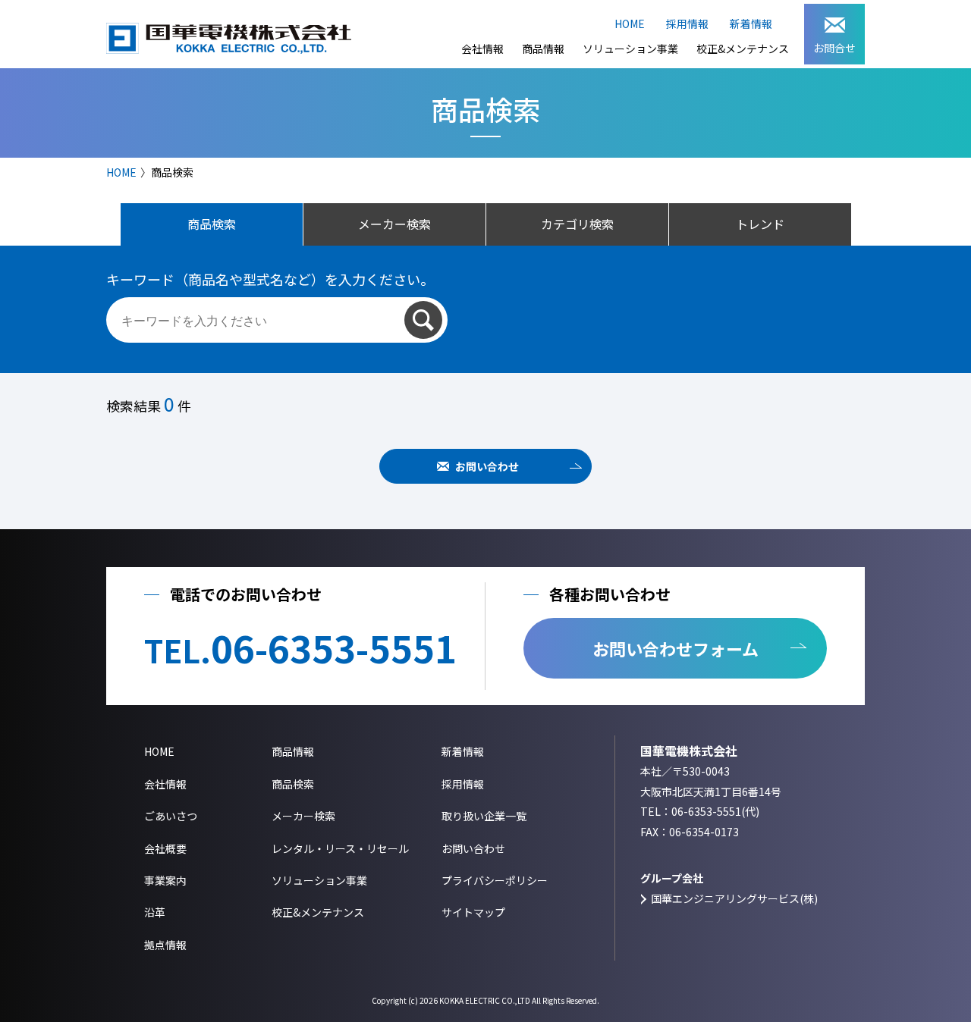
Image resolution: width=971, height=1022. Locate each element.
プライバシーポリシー (495, 880)
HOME (629, 23)
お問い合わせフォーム (675, 648)
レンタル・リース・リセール (340, 848)
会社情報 (482, 48)
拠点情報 (165, 944)
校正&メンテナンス (742, 48)
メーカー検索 (303, 815)
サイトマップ (473, 912)
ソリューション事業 (630, 48)
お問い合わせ (487, 466)
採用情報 (687, 23)
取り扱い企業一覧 (484, 815)
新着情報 (751, 23)
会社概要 (165, 848)
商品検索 (293, 784)
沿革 (154, 912)
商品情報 (543, 48)
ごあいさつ (170, 815)
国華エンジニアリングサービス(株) (734, 898)
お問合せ (834, 47)
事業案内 (165, 880)
